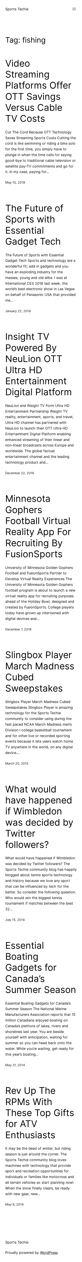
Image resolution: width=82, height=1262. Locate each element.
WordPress (49, 1252)
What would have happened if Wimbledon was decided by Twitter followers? (39, 817)
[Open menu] (74, 9)
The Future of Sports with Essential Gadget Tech (34, 225)
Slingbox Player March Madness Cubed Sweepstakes (39, 671)
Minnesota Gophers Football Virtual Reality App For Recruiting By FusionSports (38, 526)
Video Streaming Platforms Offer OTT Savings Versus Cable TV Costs (38, 91)
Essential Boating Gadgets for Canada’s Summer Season (40, 967)
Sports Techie (16, 9)
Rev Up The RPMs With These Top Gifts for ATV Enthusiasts (39, 1112)
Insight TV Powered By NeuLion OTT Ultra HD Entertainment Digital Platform (38, 364)
